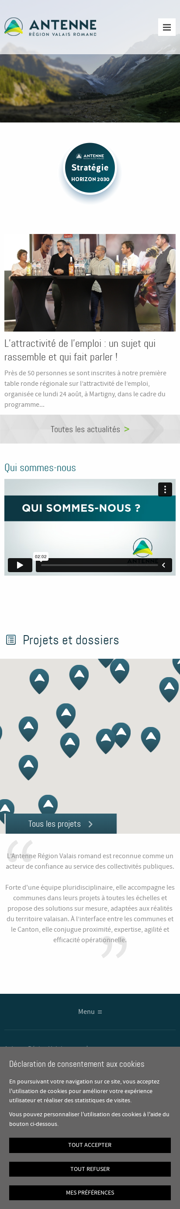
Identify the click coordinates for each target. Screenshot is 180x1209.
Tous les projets (54, 823)
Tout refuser (90, 1169)
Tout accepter (89, 1145)
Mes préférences (90, 1193)
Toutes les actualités (85, 429)
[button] (150, 739)
